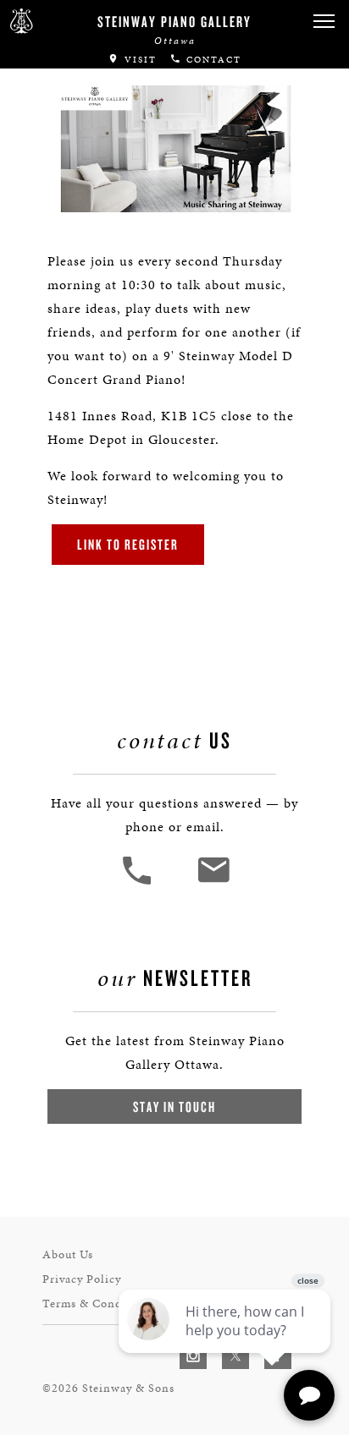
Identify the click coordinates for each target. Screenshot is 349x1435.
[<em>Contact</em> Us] (213, 882)
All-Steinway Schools (99, 87)
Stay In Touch (174, 1106)
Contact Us (54, 177)
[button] (139, 882)
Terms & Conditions (98, 1303)
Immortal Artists (82, 53)
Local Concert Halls (95, 121)
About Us (67, 1254)
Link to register (128, 544)
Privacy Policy (81, 1279)
